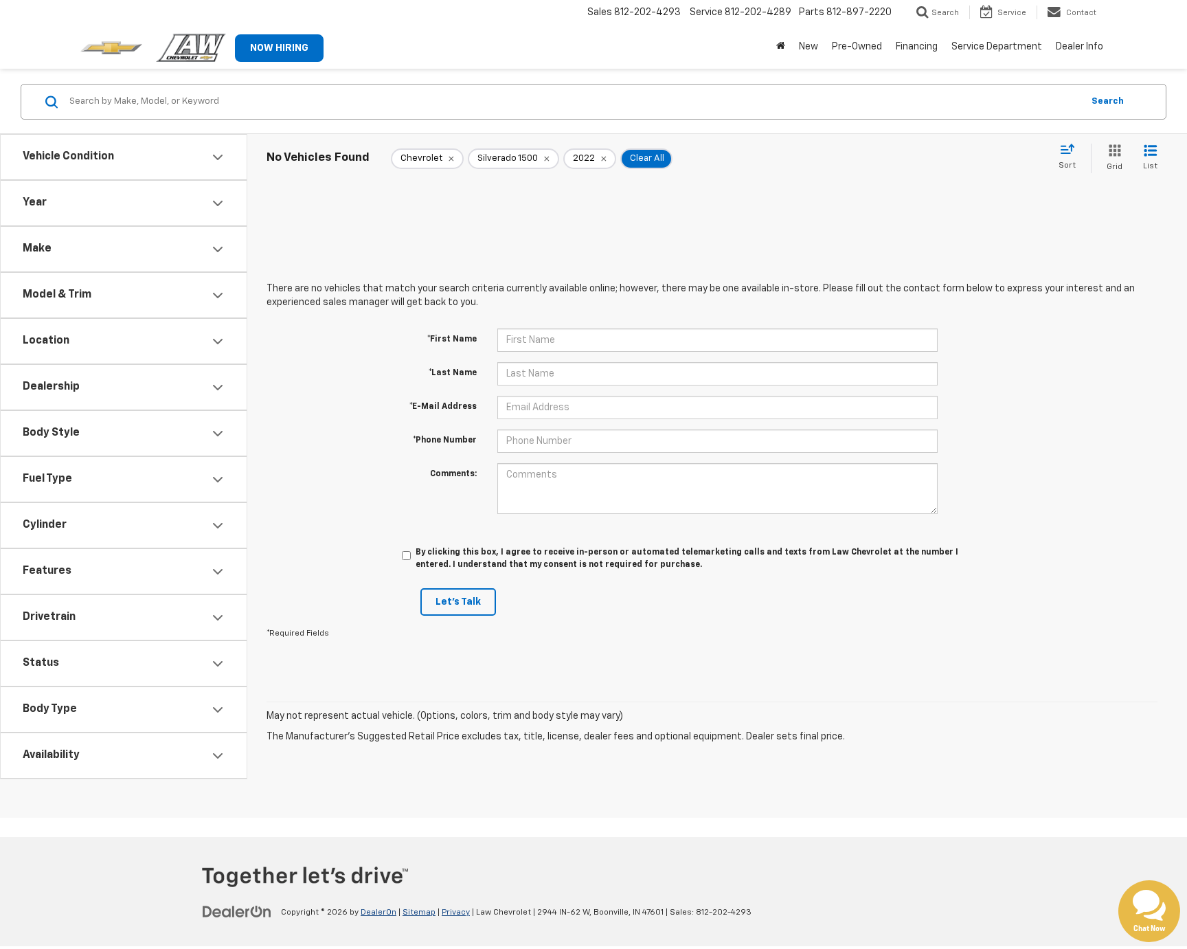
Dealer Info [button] (1079, 47)
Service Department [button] (996, 47)
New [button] (808, 47)
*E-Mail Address (443, 407)
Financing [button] (917, 47)
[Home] (780, 47)
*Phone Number (445, 440)
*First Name (452, 339)
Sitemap (419, 912)
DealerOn (378, 912)
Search (1108, 101)
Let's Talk (458, 602)
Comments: (453, 474)
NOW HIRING (279, 48)
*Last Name (453, 373)
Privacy (456, 912)
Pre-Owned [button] (857, 47)
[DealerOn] (237, 912)
